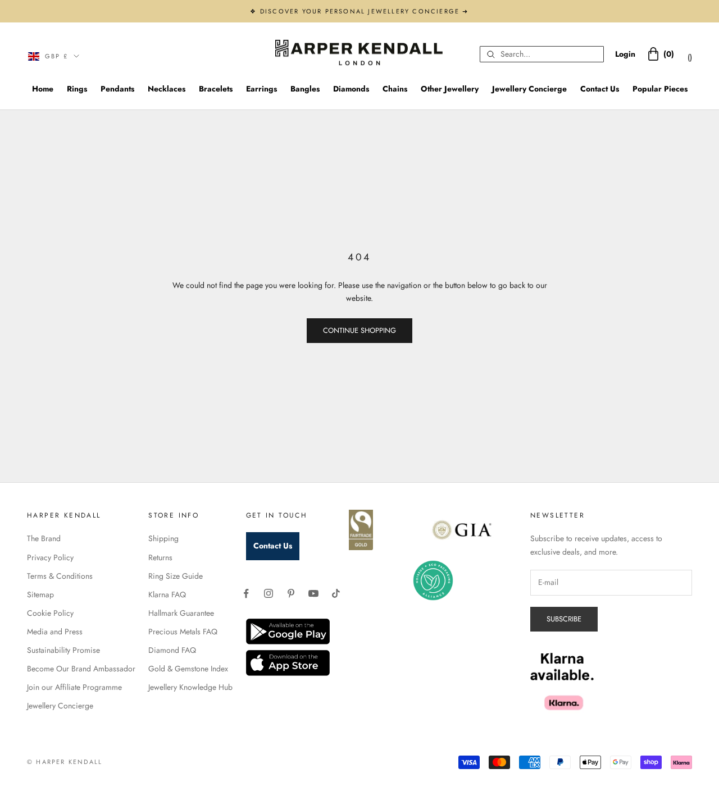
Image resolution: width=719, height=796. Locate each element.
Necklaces (166, 88)
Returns (160, 557)
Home (42, 88)
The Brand (44, 538)
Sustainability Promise (63, 650)
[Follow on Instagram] (268, 593)
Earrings (261, 88)
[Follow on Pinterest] (291, 593)
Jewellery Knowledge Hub (190, 687)
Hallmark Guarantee (181, 613)
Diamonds (351, 88)
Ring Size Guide (175, 576)
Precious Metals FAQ (182, 631)
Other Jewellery (450, 88)
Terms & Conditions (60, 576)
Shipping (163, 538)
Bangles (305, 88)
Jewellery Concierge (529, 88)
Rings (77, 88)
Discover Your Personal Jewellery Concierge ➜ (364, 11)
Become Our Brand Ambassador (81, 668)
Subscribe (564, 619)
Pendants (117, 88)
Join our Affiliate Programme (74, 687)
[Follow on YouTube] (313, 593)
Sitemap (40, 594)
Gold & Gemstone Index (188, 668)
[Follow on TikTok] (336, 593)
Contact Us (599, 88)
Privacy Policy (50, 557)
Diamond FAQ (172, 650)
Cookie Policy (50, 613)
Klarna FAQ (167, 594)
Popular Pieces (660, 88)
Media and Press (55, 631)
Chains (395, 88)
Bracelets (216, 88)
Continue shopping (359, 330)
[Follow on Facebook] (246, 593)
